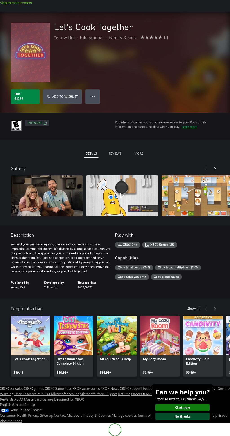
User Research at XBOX (32, 393)
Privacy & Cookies (96, 415)
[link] (30, 346)
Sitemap (46, 415)
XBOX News (110, 388)
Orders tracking (143, 393)
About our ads (11, 420)
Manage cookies (124, 415)
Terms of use (147, 415)
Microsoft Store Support (98, 393)
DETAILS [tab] (91, 153)
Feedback (150, 388)
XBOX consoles (11, 388)
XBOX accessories (86, 388)
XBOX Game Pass (58, 388)
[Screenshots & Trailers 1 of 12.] (47, 195)
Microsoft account (65, 393)
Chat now (182, 407)
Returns (124, 393)
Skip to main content (16, 2)
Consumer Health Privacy (19, 415)
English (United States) (17, 404)
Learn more (189, 126)
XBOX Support (131, 388)
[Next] (214, 169)
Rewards (6, 399)
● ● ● (93, 96)
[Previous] (205, 169)
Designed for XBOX (69, 399)
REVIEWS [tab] (115, 153)
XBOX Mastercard (28, 399)
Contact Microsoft (68, 415)
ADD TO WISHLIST (65, 96)
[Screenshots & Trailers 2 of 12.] (122, 195)
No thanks (183, 416)
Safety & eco (217, 415)
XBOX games (34, 388)
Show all (193, 308)
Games (47, 399)
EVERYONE (34, 123)
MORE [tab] (138, 153)
